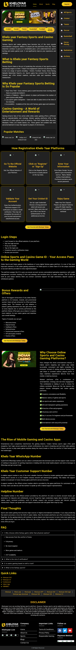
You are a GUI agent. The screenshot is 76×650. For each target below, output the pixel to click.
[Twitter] (65, 630)
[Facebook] (59, 630)
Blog (53, 4)
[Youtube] (70, 630)
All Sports (68, 12)
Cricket (67, 18)
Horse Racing (66, 43)
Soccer (66, 30)
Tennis (66, 24)
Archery (67, 56)
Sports (48, 4)
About (41, 4)
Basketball (68, 36)
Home (34, 4)
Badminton (68, 50)
